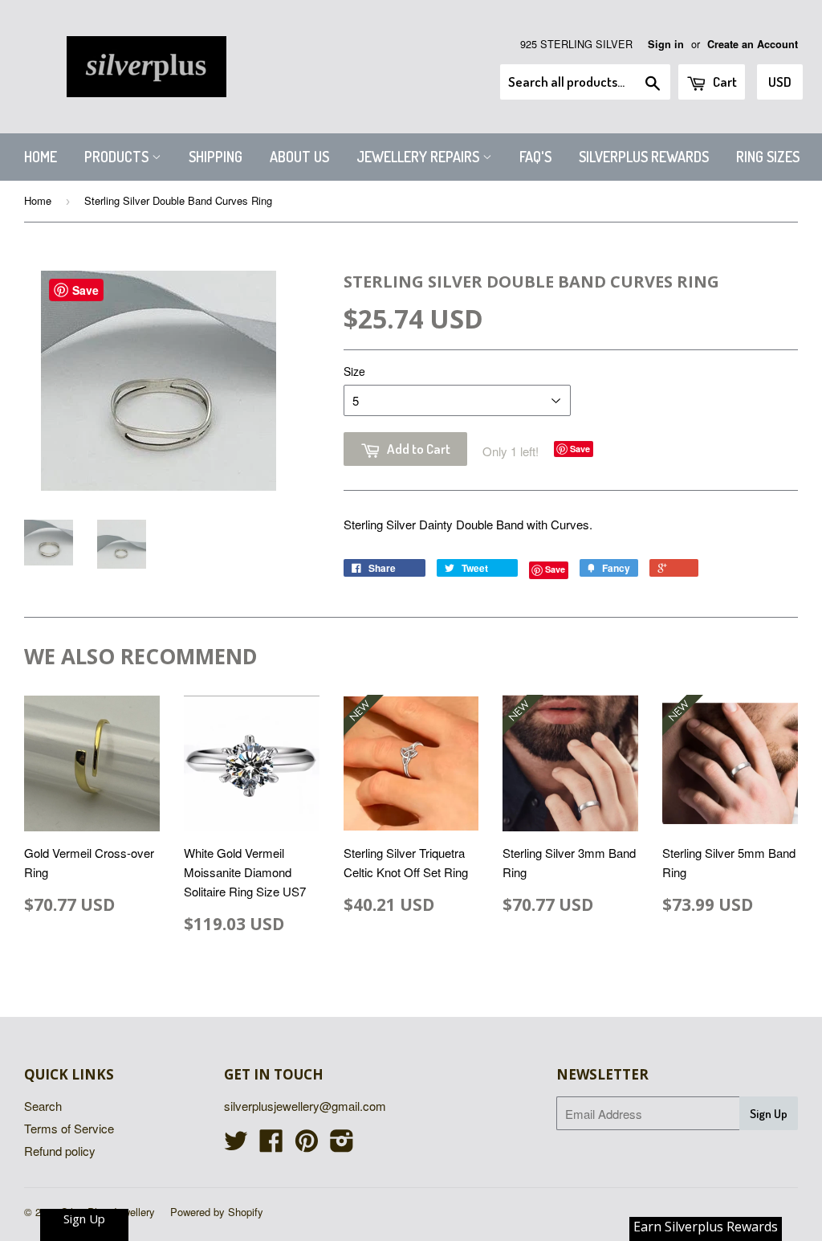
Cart (723, 81)
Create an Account (752, 44)
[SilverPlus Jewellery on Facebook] (271, 1145)
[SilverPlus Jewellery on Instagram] (342, 1145)
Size (354, 371)
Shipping (215, 156)
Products (118, 156)
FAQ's (535, 156)
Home (40, 156)
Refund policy (60, 1150)
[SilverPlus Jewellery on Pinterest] (307, 1145)
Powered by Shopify (216, 1211)
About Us (299, 156)
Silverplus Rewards (644, 156)
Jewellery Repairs (419, 156)
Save (580, 449)
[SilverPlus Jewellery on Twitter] (236, 1145)
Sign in (666, 44)
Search (43, 1105)
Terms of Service (69, 1128)
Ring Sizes (768, 156)
